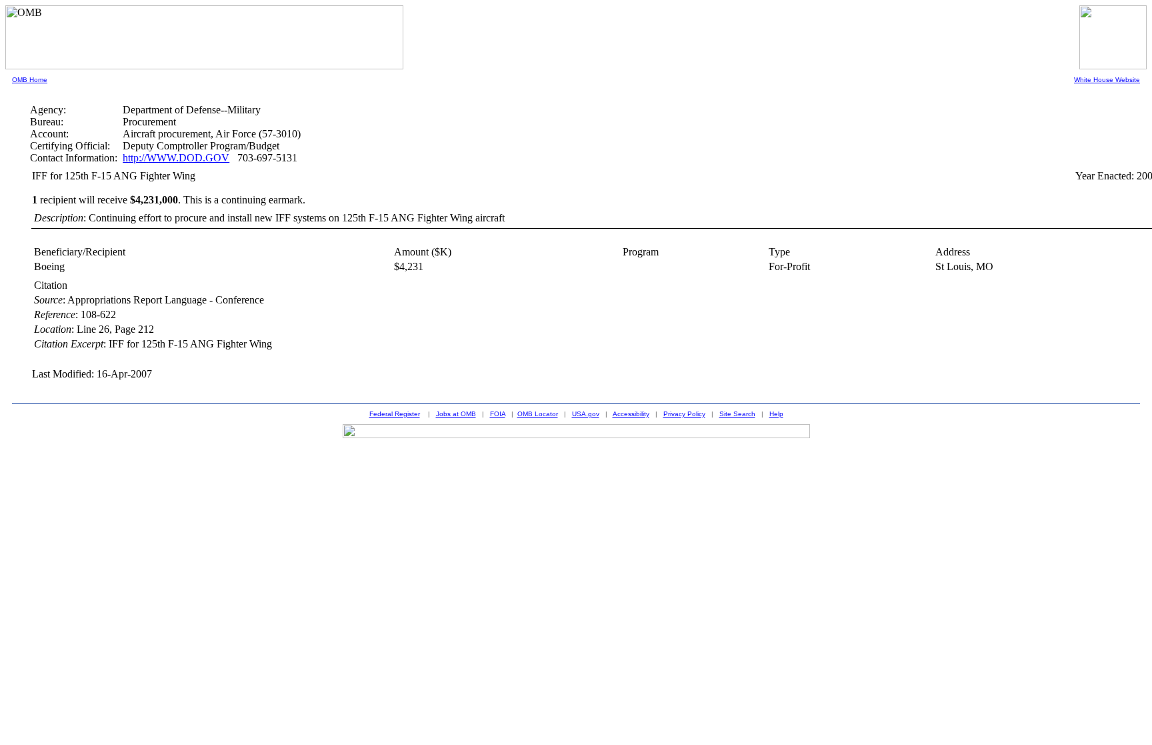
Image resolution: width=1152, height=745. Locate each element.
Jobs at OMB (456, 414)
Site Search (737, 414)
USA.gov (585, 414)
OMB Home (29, 79)
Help (776, 414)
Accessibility (631, 414)
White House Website (1107, 79)
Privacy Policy (684, 414)
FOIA (497, 414)
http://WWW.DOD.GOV (176, 157)
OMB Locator (537, 414)
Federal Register (394, 414)
